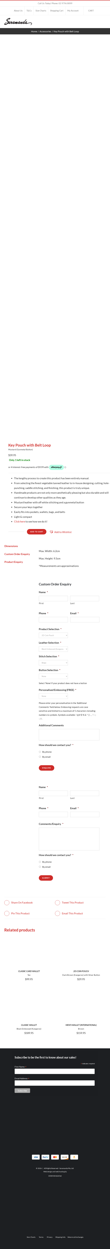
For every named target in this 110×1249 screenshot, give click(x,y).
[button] (60, 532)
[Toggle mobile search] (99, 20)
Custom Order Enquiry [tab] (17, 554)
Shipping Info (60, 1237)
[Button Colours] (55, 238)
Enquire (46, 768)
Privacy (49, 1237)
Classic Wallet (29, 1025)
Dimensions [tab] (11, 546)
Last (72, 603)
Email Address (22, 1078)
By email (46, 756)
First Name (20, 1066)
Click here (19, 521)
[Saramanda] (55, 1108)
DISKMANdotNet (55, 1176)
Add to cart (36, 532)
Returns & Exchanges (75, 1237)
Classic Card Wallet (29, 971)
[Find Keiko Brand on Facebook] (55, 1202)
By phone (47, 751)
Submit (46, 878)
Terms (41, 1237)
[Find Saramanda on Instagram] (55, 1137)
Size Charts (31, 1237)
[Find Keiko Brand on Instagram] (55, 1214)
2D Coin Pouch (81, 971)
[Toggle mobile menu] (104, 20)
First (41, 603)
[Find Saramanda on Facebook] (55, 1125)
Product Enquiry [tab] (13, 561)
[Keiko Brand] (55, 1185)
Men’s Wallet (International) (81, 1025)
